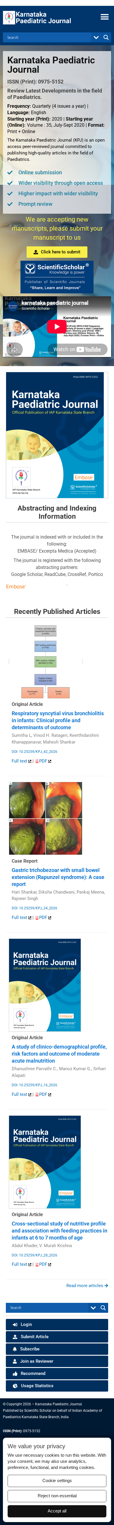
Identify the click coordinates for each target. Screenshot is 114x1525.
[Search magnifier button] (106, 37)
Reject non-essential (57, 1495)
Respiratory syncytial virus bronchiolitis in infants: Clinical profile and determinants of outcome (58, 720)
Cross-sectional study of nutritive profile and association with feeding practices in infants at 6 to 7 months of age (59, 1231)
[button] (104, 16)
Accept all (57, 1511)
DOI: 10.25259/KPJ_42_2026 (34, 752)
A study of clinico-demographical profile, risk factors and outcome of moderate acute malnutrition (59, 1054)
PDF (43, 761)
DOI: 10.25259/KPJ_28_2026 (34, 1255)
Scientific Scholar (37, 1411)
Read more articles (85, 1285)
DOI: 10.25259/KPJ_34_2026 (34, 908)
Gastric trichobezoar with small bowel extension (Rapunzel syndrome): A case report (58, 877)
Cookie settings (57, 1480)
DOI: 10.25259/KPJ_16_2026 (34, 1085)
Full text (20, 761)
